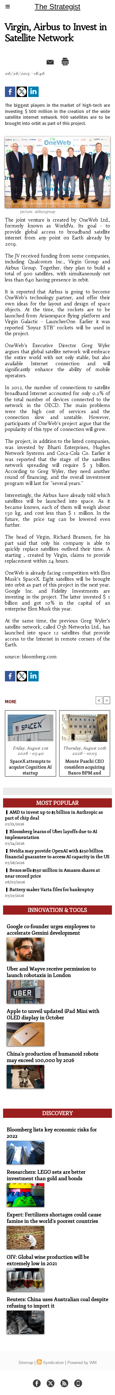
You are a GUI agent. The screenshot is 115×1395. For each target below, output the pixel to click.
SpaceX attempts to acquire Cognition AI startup (30, 766)
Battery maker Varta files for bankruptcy (52, 890)
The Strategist (57, 6)
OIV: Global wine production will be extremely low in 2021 (48, 1260)
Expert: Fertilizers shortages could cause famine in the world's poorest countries (54, 1217)
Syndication (53, 1362)
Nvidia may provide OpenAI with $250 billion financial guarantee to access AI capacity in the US (57, 854)
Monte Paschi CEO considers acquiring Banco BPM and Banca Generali (84, 766)
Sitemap (25, 1362)
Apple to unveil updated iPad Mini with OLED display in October (53, 1014)
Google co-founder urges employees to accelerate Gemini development (51, 929)
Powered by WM (82, 1362)
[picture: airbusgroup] (57, 139)
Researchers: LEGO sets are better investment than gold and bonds (46, 1175)
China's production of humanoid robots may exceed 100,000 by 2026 (52, 1057)
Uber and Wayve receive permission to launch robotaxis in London (51, 972)
